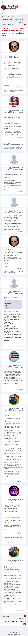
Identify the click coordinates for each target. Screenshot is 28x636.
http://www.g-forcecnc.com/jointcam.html (12, 148)
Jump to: (6, 621)
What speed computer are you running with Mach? (14, 55)
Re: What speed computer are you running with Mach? (14, 111)
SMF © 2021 (13, 629)
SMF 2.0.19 (8, 629)
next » (24, 22)
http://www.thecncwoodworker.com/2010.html (13, 144)
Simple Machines (19, 629)
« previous (20, 22)
